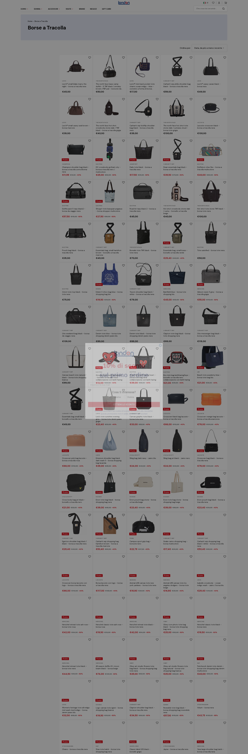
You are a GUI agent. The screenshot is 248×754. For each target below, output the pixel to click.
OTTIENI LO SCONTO (124, 408)
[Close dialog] (160, 349)
